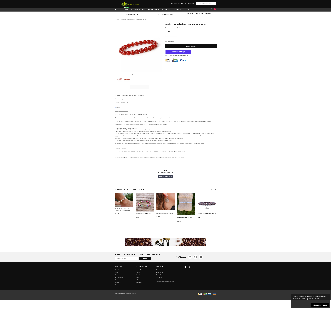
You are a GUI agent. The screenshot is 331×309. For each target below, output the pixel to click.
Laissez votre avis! (165, 177)
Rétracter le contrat (320, 305)
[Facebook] (185, 267)
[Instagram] (189, 267)
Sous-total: (168, 41)
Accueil (117, 19)
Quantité (167, 35)
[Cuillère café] (165, 242)
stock (166, 28)
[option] (132, 14)
